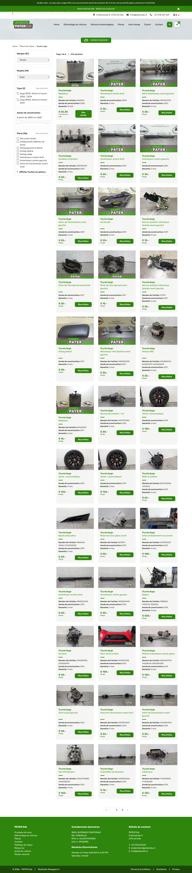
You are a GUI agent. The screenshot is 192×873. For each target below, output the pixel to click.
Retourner (19, 848)
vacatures (110, 9)
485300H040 (82, 601)
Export (147, 24)
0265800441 (165, 361)
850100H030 (158, 663)
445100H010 (158, 364)
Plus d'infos (83, 113)
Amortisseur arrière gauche (33, 160)
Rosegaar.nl (53, 869)
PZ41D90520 (70, 545)
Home (56, 24)
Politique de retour (23, 845)
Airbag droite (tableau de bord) (32, 143)
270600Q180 (81, 660)
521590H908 (123, 660)
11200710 (146, 604)
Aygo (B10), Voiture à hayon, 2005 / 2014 (33, 95)
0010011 (121, 542)
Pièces (121, 24)
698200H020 (124, 361)
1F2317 (163, 295)
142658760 (147, 663)
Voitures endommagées (102, 24)
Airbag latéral (26, 151)
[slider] (18, 122)
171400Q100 (147, 782)
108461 (62, 545)
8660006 (80, 100)
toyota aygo (42, 46)
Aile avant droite (28, 138)
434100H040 (124, 723)
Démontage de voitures (75, 24)
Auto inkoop (134, 24)
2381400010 (81, 166)
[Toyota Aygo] (75, 73)
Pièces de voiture (27, 46)
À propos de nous (23, 832)
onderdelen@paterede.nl (143, 848)
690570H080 (123, 420)
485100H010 (165, 100)
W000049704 (166, 660)
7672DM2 (146, 486)
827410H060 (165, 483)
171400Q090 (165, 779)
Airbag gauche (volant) (31, 148)
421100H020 (165, 542)
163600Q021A (64, 782)
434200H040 (166, 723)
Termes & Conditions (141, 869)
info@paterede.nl (138, 15)
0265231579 (147, 364)
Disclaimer (161, 869)
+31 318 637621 (138, 845)
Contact (159, 24)
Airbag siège (26, 154)
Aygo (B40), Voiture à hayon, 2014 (34, 101)
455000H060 (124, 779)
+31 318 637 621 (161, 15)
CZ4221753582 (82, 779)
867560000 (81, 427)
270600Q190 (64, 663)
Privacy (176, 869)
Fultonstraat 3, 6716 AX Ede (109, 15)
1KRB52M (164, 601)
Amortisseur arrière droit (32, 157)
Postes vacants (21, 854)
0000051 (154, 604)
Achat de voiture (22, 851)
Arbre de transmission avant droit (34, 165)
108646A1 (80, 542)
